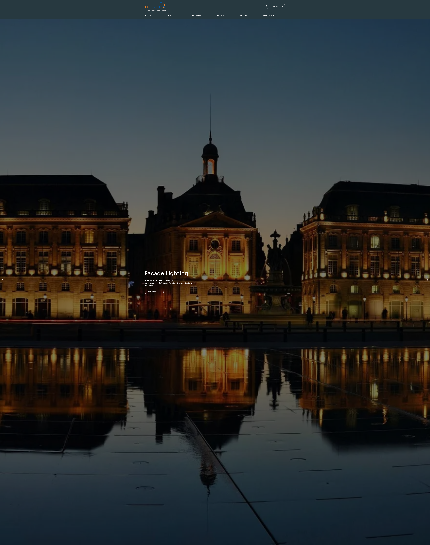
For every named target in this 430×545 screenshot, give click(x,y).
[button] (2, 279)
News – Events (268, 15)
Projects (220, 15)
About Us (148, 15)
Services (243, 15)
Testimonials (196, 15)
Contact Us (273, 6)
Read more (151, 295)
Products (171, 15)
